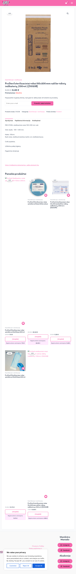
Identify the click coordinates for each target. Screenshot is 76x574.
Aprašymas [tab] (9, 120)
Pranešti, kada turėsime (42, 103)
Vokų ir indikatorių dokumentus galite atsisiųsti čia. (22, 165)
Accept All (38, 566)
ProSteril (59, 111)
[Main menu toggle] (72, 3)
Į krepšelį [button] (15, 339)
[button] (67, 13)
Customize (13, 566)
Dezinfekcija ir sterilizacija (13, 80)
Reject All (26, 566)
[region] (26, 559)
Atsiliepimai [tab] (36, 120)
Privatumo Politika (38, 546)
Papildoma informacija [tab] (22, 120)
